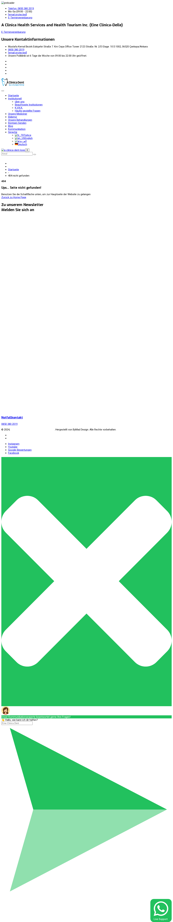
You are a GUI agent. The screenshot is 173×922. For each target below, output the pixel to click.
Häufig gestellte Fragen (27, 110)
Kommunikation (17, 129)
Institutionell (15, 98)
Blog (10, 126)
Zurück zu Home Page (13, 197)
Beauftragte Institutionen (29, 104)
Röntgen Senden (17, 123)
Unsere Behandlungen (20, 119)
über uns (19, 101)
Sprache (12, 132)
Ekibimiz (12, 116)
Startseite (13, 95)
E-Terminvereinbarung (13, 32)
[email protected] (17, 14)
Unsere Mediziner (17, 113)
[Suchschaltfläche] (34, 154)
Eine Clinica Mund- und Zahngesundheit (32, 429)
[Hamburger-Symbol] (2, 90)
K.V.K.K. (19, 107)
